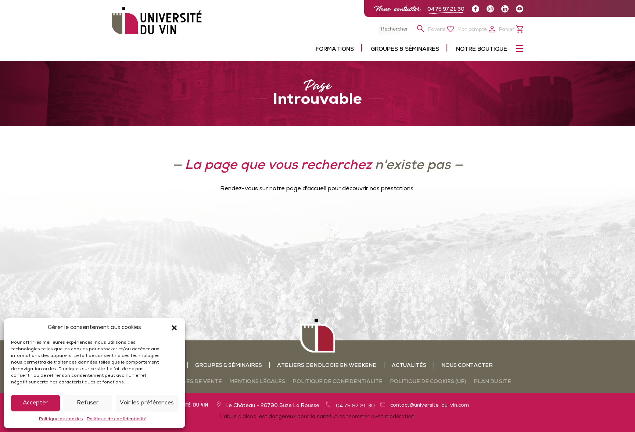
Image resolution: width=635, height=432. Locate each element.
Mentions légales (257, 382)
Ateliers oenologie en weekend (327, 365)
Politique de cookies (61, 419)
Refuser (87, 403)
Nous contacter (397, 8)
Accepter (35, 403)
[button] (174, 328)
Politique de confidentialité (116, 419)
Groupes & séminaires (228, 365)
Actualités (409, 365)
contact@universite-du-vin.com (429, 405)
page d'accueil (306, 189)
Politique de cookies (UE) (428, 382)
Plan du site (492, 382)
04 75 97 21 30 (445, 9)
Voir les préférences (147, 403)
